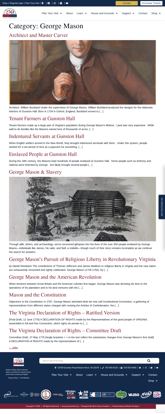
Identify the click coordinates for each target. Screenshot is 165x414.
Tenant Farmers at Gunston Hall (42, 118)
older (13, 347)
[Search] (149, 361)
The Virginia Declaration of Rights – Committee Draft (65, 330)
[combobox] (89, 361)
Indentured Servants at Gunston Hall (46, 136)
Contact (143, 13)
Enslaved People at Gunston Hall (43, 153)
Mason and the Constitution (37, 294)
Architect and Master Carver (38, 34)
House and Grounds (102, 13)
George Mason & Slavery (35, 171)
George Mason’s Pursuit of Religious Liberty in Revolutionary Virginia (82, 258)
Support (126, 13)
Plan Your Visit (50, 13)
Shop (154, 13)
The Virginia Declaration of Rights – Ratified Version (64, 312)
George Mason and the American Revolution (55, 276)
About (69, 13)
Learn (80, 13)
